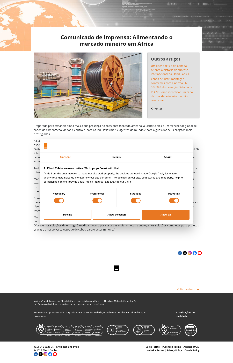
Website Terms (155, 350)
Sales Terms (153, 346)
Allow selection (116, 214)
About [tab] (167, 157)
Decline (67, 214)
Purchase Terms (171, 346)
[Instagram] (189, 253)
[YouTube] (199, 253)
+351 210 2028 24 (44, 346)
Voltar (158, 108)
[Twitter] (184, 253)
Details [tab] (116, 157)
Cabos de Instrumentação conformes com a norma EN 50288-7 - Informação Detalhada (171, 83)
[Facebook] (194, 253)
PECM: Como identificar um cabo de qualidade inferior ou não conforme (172, 96)
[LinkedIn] (179, 253)
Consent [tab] (65, 157)
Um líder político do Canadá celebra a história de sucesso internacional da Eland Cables (170, 70)
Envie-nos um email (67, 346)
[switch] (97, 200)
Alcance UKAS (191, 346)
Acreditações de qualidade (185, 314)
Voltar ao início (187, 289)
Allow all (166, 214)
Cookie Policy (192, 350)
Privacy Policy (174, 350)
